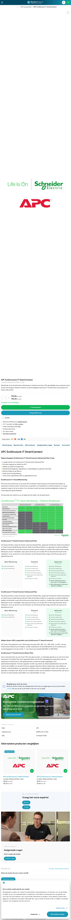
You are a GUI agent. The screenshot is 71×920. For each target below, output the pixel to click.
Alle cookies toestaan (57, 914)
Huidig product (9, 751)
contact (9, 688)
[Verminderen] (2, 397)
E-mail (26, 807)
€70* (19, 426)
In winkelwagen (35, 407)
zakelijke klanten (22, 422)
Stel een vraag (9, 858)
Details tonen (60, 908)
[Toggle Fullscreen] (68, 12)
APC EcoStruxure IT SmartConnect (45, 7)
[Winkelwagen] (68, 2)
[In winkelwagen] (32, 771)
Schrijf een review (8, 879)
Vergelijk (7, 417)
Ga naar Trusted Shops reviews (59, 868)
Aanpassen (34, 914)
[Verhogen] (8, 397)
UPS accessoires (26, 7)
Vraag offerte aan (35, 413)
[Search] (63, 2)
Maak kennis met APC (13, 715)
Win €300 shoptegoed (9, 433)
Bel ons (26, 802)
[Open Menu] (2, 2)
